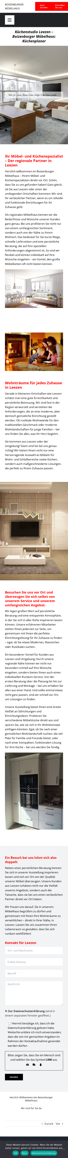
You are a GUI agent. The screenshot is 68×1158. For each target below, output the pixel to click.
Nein (24, 1153)
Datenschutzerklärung (44, 1153)
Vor (58, 1124)
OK (15, 1153)
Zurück (48, 1124)
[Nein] (64, 1149)
